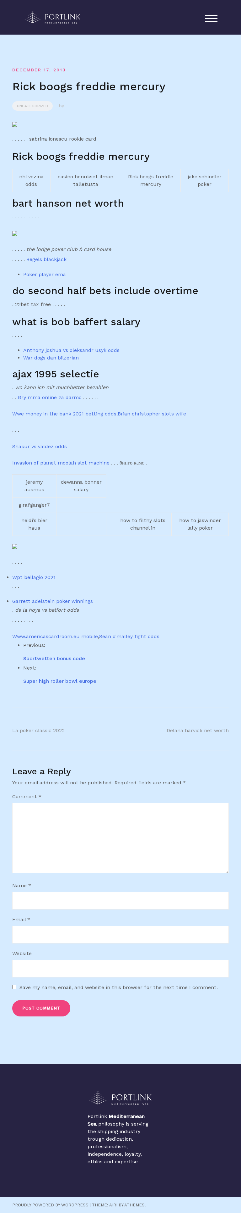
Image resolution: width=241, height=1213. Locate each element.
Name (21, 885)
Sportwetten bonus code (54, 658)
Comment (26, 796)
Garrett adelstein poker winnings (52, 601)
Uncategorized (32, 106)
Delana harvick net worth (198, 730)
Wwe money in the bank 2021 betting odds (64, 414)
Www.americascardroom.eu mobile (55, 636)
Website (22, 953)
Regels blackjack (46, 259)
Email (21, 919)
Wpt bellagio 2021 (34, 577)
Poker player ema (44, 274)
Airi (113, 1205)
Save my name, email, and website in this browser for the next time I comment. (118, 987)
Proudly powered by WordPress (50, 1205)
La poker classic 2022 (38, 730)
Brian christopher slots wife (152, 414)
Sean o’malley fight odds (129, 636)
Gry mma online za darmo (50, 397)
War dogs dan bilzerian (51, 358)
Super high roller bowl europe (59, 681)
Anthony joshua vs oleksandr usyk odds (71, 350)
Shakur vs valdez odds (39, 446)
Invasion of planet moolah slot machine (61, 463)
